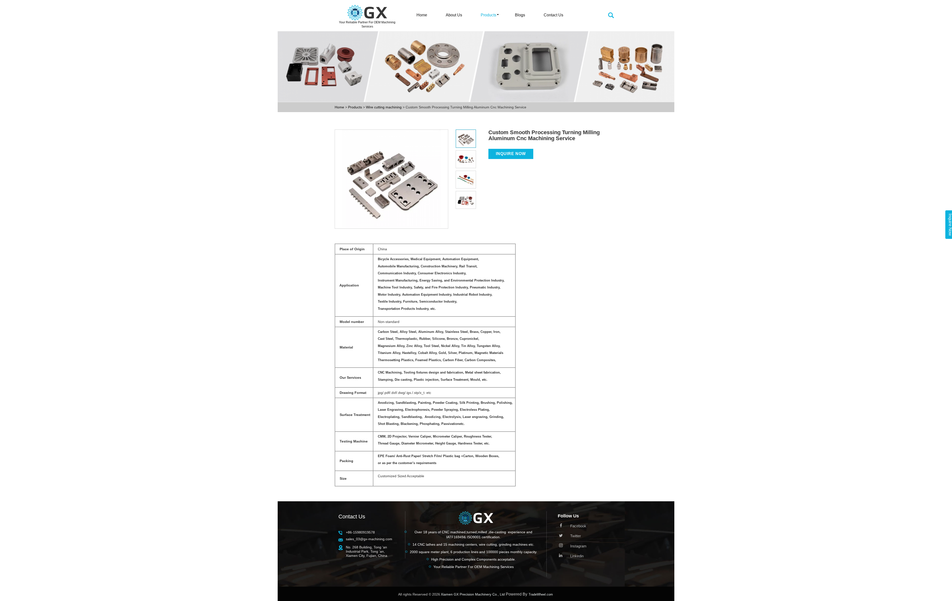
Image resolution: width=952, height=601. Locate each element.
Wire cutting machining (384, 107)
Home (421, 15)
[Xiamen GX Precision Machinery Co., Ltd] (476, 519)
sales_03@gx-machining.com (369, 539)
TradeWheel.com (541, 594)
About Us (454, 15)
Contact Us (553, 15)
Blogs (520, 15)
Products (488, 15)
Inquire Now (511, 154)
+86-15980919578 (360, 532)
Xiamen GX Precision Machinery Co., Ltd (473, 594)
